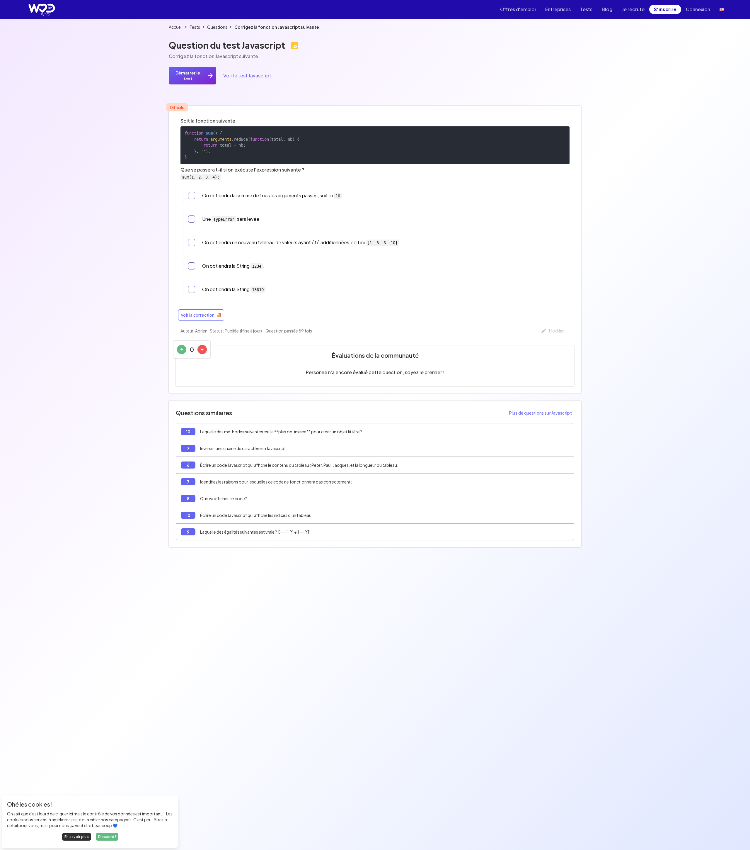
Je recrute (633, 9)
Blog (607, 9)
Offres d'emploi (518, 9)
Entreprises (558, 9)
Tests (586, 9)
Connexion (698, 9)
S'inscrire (665, 9)
